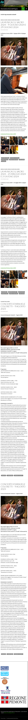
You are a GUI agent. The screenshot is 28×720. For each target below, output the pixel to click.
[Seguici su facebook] (5, 668)
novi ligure (22, 159)
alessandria (4, 291)
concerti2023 (10, 475)
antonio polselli (5, 157)
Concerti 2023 (4, 301)
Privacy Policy (3, 718)
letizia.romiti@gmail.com (9, 712)
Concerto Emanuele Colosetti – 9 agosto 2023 (13, 306)
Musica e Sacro (4, 19)
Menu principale (26, 8)
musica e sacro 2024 (14, 159)
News (18, 19)
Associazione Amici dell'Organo (9, 9)
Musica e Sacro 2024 (12, 19)
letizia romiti (21, 291)
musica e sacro (5, 159)
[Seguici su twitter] (5, 673)
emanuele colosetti (15, 157)
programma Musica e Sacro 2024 (8, 133)
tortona (4, 161)
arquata (3, 475)
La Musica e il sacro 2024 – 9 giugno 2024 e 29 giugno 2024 (13, 25)
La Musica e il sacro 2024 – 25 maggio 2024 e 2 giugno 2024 (13, 174)
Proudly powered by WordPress (12, 718)
